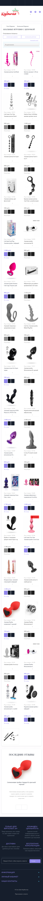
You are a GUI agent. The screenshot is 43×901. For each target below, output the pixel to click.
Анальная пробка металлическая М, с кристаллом (9, 455)
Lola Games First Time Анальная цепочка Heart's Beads (10, 116)
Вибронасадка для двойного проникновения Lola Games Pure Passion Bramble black (31, 285)
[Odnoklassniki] (23, 867)
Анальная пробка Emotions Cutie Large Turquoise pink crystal (10, 285)
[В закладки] (9, 85)
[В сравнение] (12, 85)
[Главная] (3, 26)
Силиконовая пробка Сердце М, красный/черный (21, 783)
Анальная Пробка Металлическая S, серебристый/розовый (29, 666)
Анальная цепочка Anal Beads (11, 72)
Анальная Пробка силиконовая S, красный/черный (10, 624)
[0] (30, 14)
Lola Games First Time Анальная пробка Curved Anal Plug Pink (31, 539)
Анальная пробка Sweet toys (11, 664)
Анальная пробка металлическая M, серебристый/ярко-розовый (31, 243)
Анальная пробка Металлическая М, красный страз (31, 370)
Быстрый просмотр (11, 59)
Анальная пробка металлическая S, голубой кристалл (10, 709)
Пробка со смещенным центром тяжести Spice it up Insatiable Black (11, 539)
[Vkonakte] (19, 867)
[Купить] (6, 85)
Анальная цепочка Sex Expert (11, 156)
